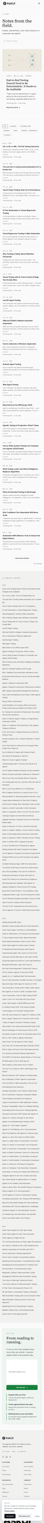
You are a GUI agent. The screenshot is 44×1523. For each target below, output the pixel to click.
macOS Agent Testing (10, 628)
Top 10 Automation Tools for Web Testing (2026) (19, 995)
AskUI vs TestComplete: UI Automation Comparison (20, 1160)
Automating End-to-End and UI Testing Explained (19, 1110)
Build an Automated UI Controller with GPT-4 (18, 1249)
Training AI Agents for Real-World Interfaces (18, 816)
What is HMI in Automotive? (12, 701)
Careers (27, 1496)
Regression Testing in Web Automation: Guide (18, 1272)
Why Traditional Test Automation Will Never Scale (20, 672)
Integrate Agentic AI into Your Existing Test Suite (19, 1176)
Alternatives (25, 126)
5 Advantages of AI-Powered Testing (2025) (18, 1011)
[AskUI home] (9, 3)
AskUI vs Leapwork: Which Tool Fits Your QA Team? (21, 812)
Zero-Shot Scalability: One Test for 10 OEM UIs (19, 871)
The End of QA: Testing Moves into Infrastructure (19, 906)
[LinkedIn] (7, 1457)
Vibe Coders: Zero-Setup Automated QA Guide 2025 (21, 1026)
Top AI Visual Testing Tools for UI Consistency (18, 606)
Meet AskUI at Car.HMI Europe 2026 (15, 647)
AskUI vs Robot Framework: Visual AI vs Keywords (20, 1152)
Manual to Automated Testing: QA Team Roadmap (20, 1203)
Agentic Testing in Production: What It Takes (18, 651)
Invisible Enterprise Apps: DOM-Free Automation (19, 864)
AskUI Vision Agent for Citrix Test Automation (18, 1234)
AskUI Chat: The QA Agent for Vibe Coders (17, 1042)
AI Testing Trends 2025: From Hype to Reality (18, 1007)
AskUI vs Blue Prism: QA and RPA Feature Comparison (21, 1187)
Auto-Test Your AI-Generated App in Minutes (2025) (20, 1045)
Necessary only (24, 1516)
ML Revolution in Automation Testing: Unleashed (19, 1292)
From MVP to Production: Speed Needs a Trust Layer (21, 1057)
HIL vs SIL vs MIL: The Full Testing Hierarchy (18, 596)
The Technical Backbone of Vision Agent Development (22, 1242)
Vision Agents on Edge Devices (13, 1238)
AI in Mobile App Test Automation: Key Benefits (19, 1214)
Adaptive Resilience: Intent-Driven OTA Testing (19, 887)
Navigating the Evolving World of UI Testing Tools (20, 1265)
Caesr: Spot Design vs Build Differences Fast (18, 1003)
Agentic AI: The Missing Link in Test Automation (19, 1129)
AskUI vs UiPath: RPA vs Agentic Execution (17, 842)
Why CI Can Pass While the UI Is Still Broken (18, 789)
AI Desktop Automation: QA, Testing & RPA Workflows (21, 1199)
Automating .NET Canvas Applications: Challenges (20, 1206)
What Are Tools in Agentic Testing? (14, 760)
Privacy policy (9, 1511)
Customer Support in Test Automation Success (19, 1210)
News (15, 130)
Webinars (5, 1492)
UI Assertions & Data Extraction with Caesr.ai (18, 949)
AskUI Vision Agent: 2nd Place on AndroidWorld (19, 930)
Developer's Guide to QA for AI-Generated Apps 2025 (21, 1034)
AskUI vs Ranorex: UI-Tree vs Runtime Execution (19, 826)
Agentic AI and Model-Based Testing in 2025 (18, 1121)
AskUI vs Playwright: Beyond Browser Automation (20, 834)
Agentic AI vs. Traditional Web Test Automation (19, 976)
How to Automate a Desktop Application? (16, 1253)
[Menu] (39, 3)
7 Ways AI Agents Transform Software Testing (18, 1022)
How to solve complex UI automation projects (18, 1257)
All (5, 126)
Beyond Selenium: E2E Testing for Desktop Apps (19, 1075)
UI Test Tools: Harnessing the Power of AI (17, 1288)
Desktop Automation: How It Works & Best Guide (19, 1091)
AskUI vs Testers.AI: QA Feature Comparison (18, 1164)
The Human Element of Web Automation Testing (19, 1284)
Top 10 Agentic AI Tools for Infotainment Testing (19, 1195)
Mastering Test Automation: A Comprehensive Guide (21, 1261)
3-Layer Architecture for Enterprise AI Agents (18, 845)
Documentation (7, 1484)
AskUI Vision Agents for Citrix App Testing (17, 1230)
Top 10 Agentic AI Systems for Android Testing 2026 (21, 853)
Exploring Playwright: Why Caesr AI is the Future (19, 953)
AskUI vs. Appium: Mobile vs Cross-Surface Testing (20, 830)
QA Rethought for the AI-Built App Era (15, 1061)
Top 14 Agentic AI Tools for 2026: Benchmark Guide (20, 910)
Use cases (27, 1474)
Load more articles (22, 558)
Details (37, 1516)
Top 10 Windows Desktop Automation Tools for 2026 (21, 898)
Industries (27, 1470)
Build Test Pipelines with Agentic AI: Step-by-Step (20, 1133)
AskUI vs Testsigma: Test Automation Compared (19, 1168)
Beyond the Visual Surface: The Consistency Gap (20, 891)
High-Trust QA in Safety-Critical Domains (16, 902)
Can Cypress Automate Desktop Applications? (18, 1053)
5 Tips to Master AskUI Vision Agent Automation (19, 938)
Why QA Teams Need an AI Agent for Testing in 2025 (21, 1015)
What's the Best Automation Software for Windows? (20, 774)
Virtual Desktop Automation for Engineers (17, 1098)
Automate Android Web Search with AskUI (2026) (20, 957)
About (26, 1488)
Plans (4, 1470)
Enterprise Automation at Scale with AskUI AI (18, 875)
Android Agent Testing (10, 640)
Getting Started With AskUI (11, 922)
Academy (13, 126)
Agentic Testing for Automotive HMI (15, 683)
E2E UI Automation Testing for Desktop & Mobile (19, 1095)
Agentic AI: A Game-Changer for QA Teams (18, 1118)
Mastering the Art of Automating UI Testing (17, 1306)
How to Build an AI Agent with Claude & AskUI (18, 752)
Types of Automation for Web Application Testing (19, 1102)
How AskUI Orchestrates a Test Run (15, 756)
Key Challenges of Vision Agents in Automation (19, 1079)
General (7, 130)
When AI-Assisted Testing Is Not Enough (16, 669)
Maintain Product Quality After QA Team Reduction (20, 926)
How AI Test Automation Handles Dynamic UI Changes (22, 980)
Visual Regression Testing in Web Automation (18, 614)
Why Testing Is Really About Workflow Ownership (20, 618)
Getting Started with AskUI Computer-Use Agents (19, 849)
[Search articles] (22, 41)
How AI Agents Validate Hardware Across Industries (20, 770)
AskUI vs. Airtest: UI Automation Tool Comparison (20, 1145)
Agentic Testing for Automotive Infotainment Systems (21, 687)
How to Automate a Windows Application (16, 636)
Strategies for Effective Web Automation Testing (19, 1276)
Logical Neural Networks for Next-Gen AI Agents (19, 800)
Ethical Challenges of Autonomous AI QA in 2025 (19, 1030)
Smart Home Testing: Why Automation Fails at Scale (21, 804)
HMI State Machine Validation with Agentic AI (18, 883)
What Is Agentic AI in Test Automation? (16, 1191)
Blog (3, 1488)
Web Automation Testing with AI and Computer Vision (21, 1296)
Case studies (28, 1466)
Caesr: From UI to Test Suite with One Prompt (18, 999)
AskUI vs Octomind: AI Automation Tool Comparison (20, 1149)
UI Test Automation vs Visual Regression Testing (19, 610)
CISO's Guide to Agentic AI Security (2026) (17, 972)
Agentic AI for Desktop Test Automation (16, 1183)
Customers (28, 1484)
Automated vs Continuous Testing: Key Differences (20, 1172)
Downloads (6, 1474)
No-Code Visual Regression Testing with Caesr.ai (19, 968)
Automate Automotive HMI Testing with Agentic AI (20, 1114)
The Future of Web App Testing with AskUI (17, 1280)
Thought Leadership (29, 130)
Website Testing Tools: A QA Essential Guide (18, 1310)
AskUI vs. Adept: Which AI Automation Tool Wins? (20, 1141)
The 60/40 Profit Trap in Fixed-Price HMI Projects (20, 868)
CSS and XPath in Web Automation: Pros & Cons (19, 1083)
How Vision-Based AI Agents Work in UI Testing (19, 1179)
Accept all (10, 1516)
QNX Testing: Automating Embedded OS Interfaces (20, 691)
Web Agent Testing (9, 644)
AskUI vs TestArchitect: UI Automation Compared (20, 1156)
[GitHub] (3, 1457)
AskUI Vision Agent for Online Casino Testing (18, 945)
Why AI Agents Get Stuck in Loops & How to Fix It (20, 792)
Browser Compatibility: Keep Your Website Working (20, 1106)
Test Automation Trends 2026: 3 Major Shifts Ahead (20, 988)
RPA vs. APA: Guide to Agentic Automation (17, 1038)
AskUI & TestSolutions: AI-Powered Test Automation (20, 934)
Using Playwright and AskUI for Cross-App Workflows (21, 961)
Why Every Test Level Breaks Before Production (19, 778)
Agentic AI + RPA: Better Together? (14, 1125)
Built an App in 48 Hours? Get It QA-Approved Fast (20, 1049)
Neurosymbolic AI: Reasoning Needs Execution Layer (21, 796)
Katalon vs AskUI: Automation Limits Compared (19, 808)
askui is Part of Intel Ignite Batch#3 (14, 1314)
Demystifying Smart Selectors (13, 1087)
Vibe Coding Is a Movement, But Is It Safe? (17, 1065)
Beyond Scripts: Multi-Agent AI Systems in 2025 (19, 984)
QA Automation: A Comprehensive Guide (16, 1269)
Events (4, 1496)
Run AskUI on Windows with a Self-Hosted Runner (20, 1245)
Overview (5, 1466)
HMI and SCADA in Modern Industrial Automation (19, 632)
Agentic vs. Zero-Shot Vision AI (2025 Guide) (18, 1137)
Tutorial (7, 135)
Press (26, 1492)
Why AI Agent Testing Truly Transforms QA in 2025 (20, 1018)
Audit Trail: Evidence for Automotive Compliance (19, 879)
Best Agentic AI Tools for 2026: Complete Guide (19, 991)
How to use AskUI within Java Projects (16, 1218)
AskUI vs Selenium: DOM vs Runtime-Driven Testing (21, 838)
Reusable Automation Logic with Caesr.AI (17, 964)
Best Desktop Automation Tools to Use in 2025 (19, 941)
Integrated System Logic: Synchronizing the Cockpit (21, 895)
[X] (10, 1457)
